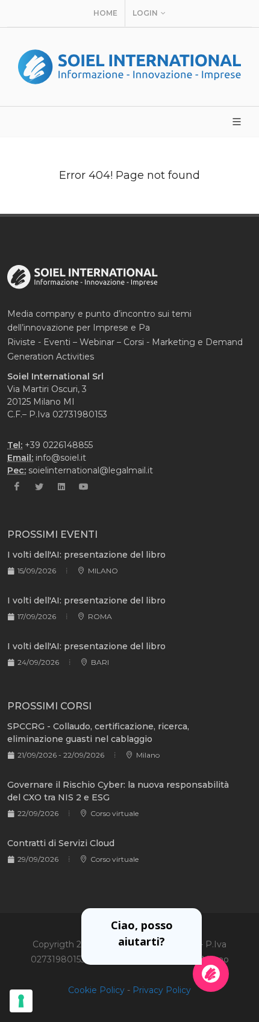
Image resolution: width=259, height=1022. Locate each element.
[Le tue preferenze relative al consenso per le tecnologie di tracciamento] (21, 1000)
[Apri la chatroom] (211, 974)
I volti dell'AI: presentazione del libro (86, 554)
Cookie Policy (96, 990)
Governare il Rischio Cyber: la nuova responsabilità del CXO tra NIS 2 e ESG (118, 791)
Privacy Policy (162, 990)
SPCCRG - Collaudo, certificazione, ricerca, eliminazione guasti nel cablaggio (98, 732)
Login (145, 12)
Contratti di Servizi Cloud (60, 843)
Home (105, 12)
